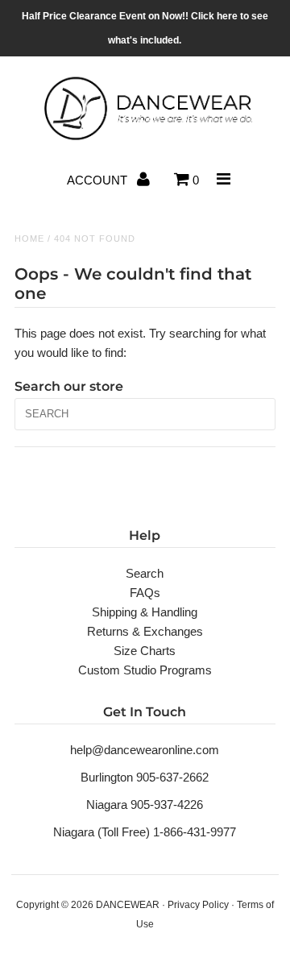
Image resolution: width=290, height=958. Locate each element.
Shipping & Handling (144, 612)
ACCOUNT (98, 180)
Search (145, 573)
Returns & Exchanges (145, 631)
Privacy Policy (198, 904)
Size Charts (145, 650)
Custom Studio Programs (145, 670)
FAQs (145, 592)
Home (29, 238)
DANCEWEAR (128, 904)
